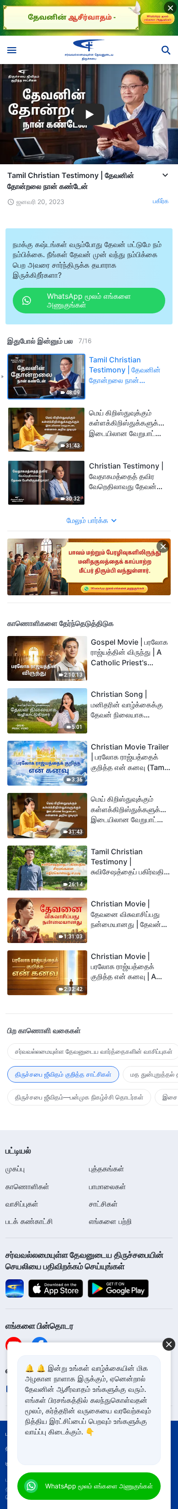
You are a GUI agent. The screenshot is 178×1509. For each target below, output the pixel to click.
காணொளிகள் (27, 1186)
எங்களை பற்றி (110, 1221)
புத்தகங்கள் (106, 1168)
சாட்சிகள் (103, 1203)
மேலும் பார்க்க (87, 520)
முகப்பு (15, 1168)
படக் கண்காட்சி (29, 1221)
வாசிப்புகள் (21, 1203)
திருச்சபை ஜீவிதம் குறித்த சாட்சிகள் (63, 1074)
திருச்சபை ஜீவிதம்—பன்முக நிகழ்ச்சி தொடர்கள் (79, 1097)
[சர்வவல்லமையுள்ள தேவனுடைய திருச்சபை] (89, 50)
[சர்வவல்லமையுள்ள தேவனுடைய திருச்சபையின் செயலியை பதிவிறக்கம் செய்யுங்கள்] (14, 1288)
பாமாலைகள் (107, 1186)
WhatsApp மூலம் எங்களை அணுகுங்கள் (99, 1486)
